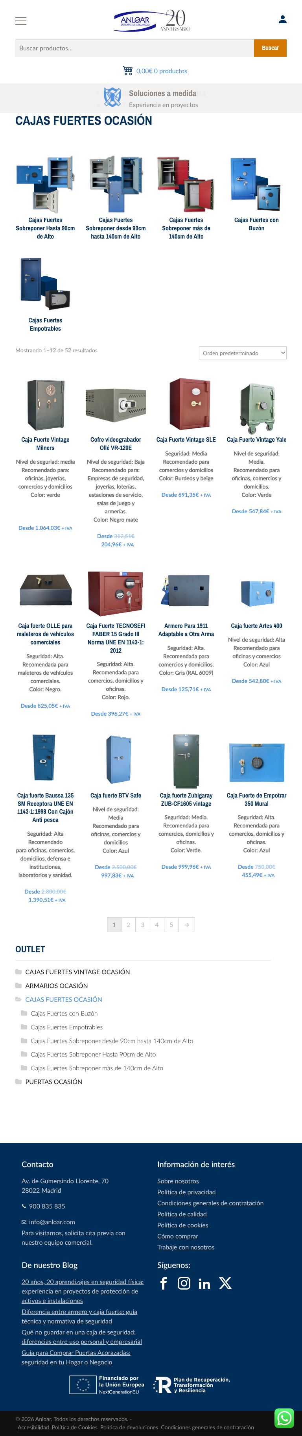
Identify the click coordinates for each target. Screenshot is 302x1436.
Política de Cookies (75, 1427)
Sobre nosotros (178, 1181)
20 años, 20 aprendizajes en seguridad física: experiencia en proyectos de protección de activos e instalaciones (83, 1291)
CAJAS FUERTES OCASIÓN (64, 999)
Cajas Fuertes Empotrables (67, 1027)
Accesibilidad (33, 1427)
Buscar (270, 48)
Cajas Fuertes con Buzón (64, 1013)
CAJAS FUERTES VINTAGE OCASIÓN (78, 972)
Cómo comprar (177, 1236)
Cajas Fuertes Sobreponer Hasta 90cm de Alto (93, 1054)
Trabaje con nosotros (185, 1247)
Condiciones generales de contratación (210, 1203)
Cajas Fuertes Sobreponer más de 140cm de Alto (97, 1068)
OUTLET (30, 949)
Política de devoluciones (129, 1427)
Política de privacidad (186, 1192)
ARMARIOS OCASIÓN (57, 985)
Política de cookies (182, 1225)
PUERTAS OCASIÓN (54, 1081)
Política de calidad (182, 1214)
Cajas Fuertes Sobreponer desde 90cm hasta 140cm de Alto (112, 1040)
